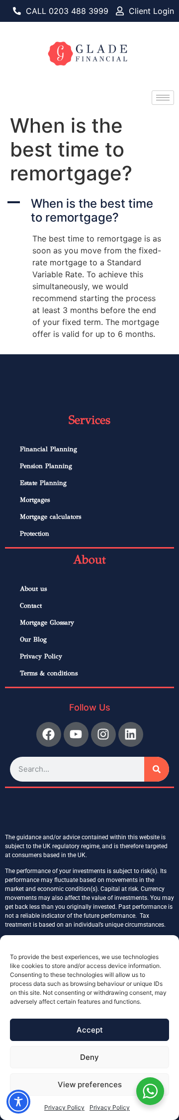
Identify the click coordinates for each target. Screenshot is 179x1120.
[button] (89, 211)
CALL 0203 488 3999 (67, 11)
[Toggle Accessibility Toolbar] (18, 1102)
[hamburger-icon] (163, 97)
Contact (31, 606)
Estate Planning (43, 483)
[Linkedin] (130, 734)
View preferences (90, 1084)
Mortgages (35, 500)
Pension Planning (46, 466)
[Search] (156, 769)
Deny (89, 1057)
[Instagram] (103, 734)
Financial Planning (48, 449)
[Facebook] (48, 734)
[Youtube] (76, 734)
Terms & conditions (49, 673)
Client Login (151, 11)
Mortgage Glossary (47, 623)
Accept (90, 1030)
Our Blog (33, 639)
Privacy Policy (64, 1107)
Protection (34, 534)
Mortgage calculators (50, 517)
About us (33, 589)
